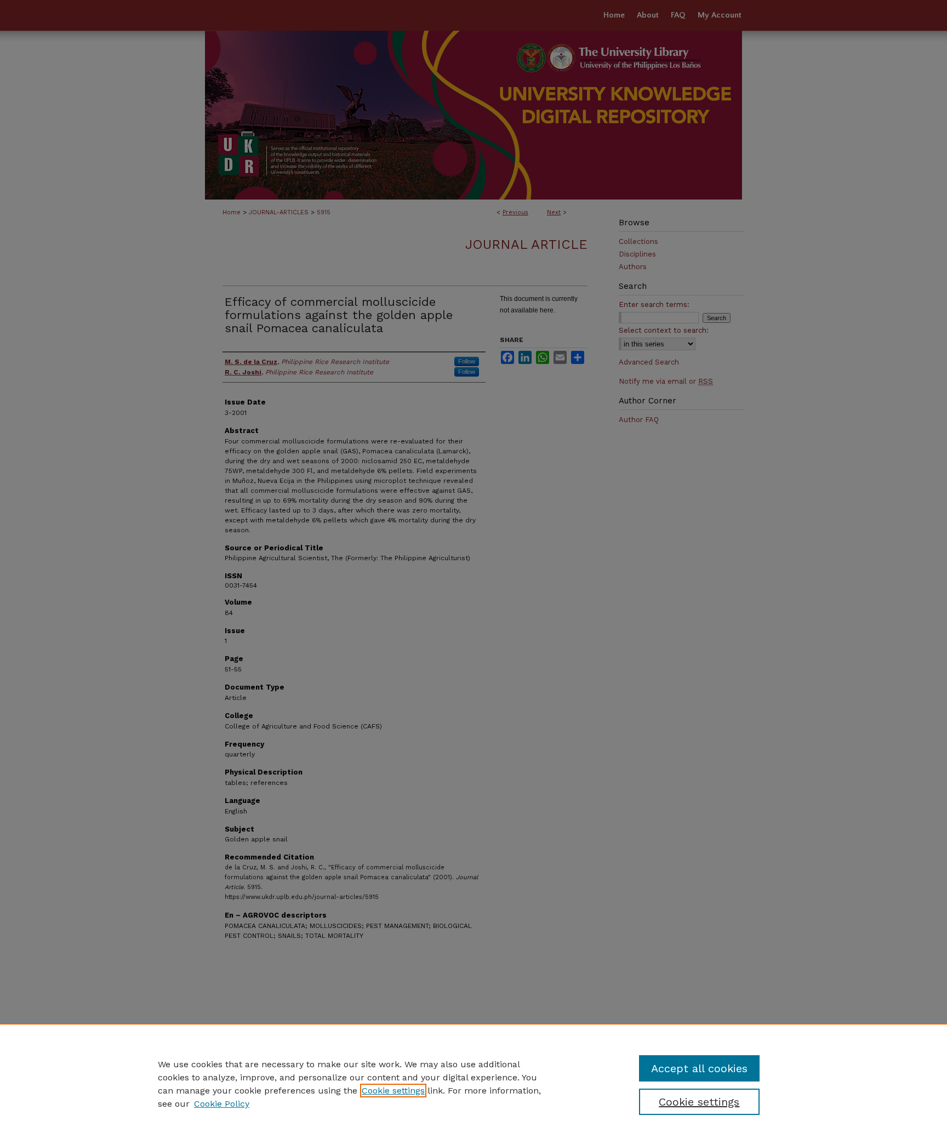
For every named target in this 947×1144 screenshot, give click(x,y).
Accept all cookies (699, 1068)
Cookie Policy (221, 1104)
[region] (473, 1083)
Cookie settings (393, 1090)
